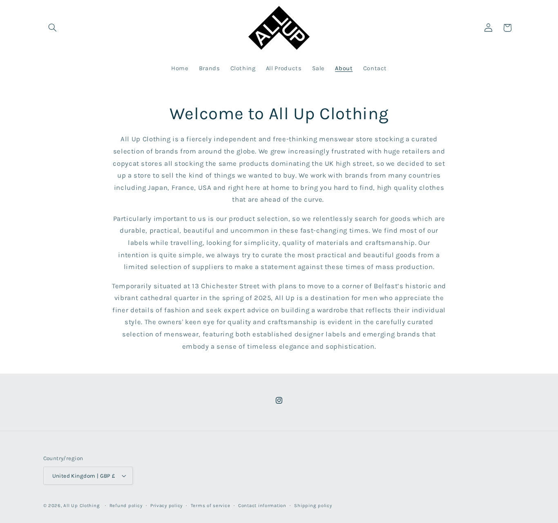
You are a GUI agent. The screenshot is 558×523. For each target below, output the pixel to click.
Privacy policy (166, 505)
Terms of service (210, 505)
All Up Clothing (81, 505)
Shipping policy (313, 505)
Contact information (262, 505)
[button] (52, 27)
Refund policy (126, 505)
